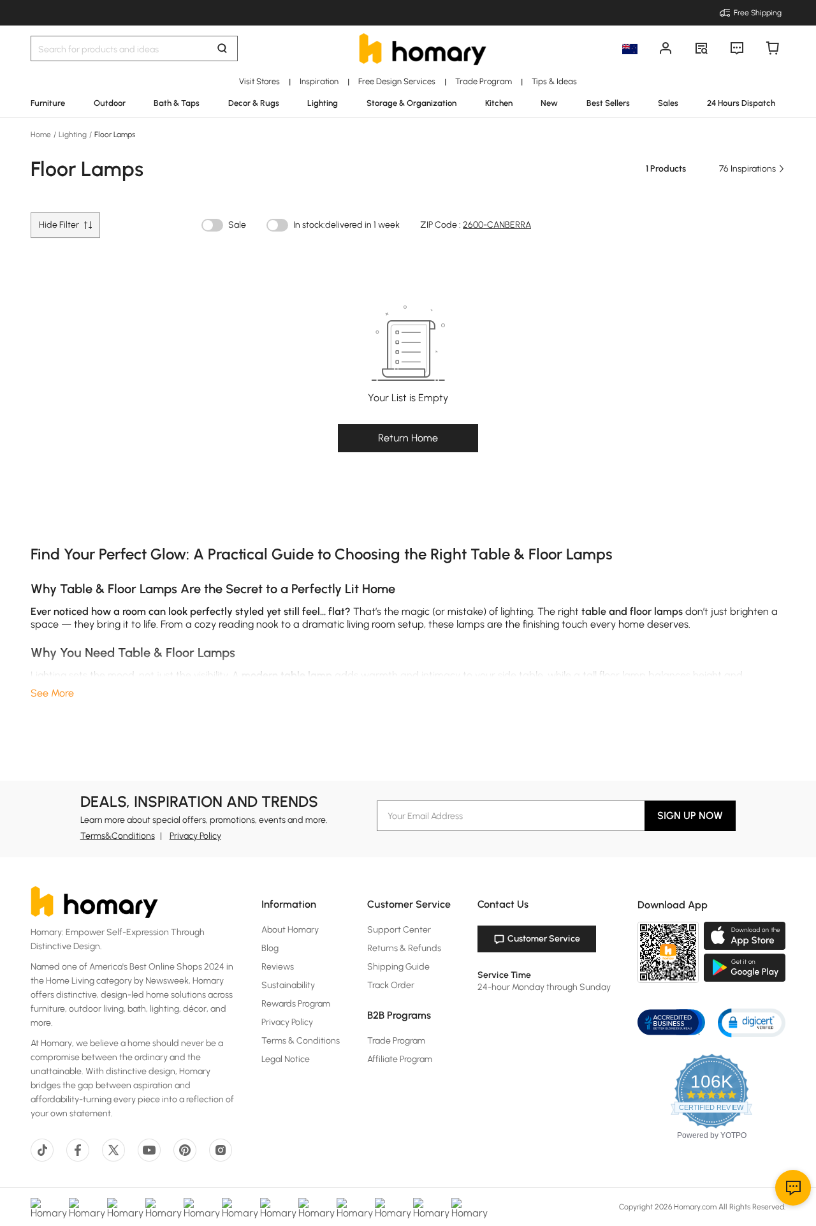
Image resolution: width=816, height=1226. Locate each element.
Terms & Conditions (300, 1040)
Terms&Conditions (117, 836)
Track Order (390, 985)
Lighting (73, 134)
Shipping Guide (398, 966)
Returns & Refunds (404, 948)
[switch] (212, 225)
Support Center (399, 929)
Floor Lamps (113, 134)
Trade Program (396, 1040)
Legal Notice (285, 1059)
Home (42, 134)
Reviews (277, 966)
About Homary (290, 929)
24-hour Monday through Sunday (544, 987)
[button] (751, 1022)
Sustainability (288, 985)
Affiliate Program (399, 1059)
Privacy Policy (195, 836)
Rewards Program (295, 1003)
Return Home (408, 438)
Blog (270, 948)
